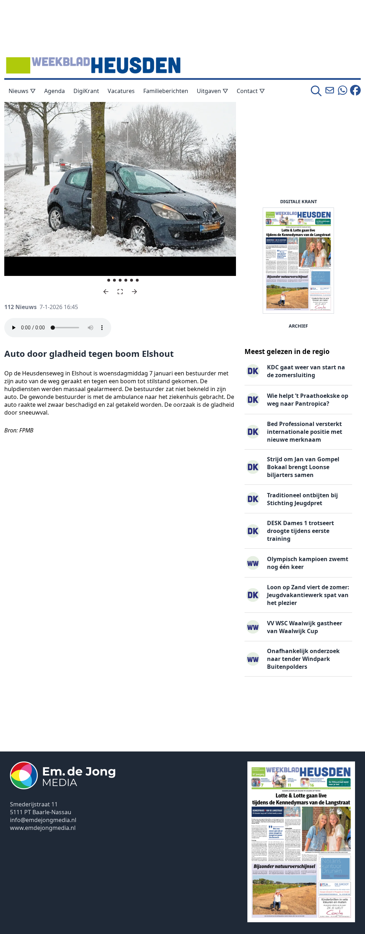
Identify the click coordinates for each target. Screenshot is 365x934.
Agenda (54, 91)
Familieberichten (165, 91)
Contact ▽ (251, 91)
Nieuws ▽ (22, 91)
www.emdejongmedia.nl (43, 828)
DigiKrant (86, 91)
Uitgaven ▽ (212, 91)
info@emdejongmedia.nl (43, 820)
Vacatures (121, 91)
